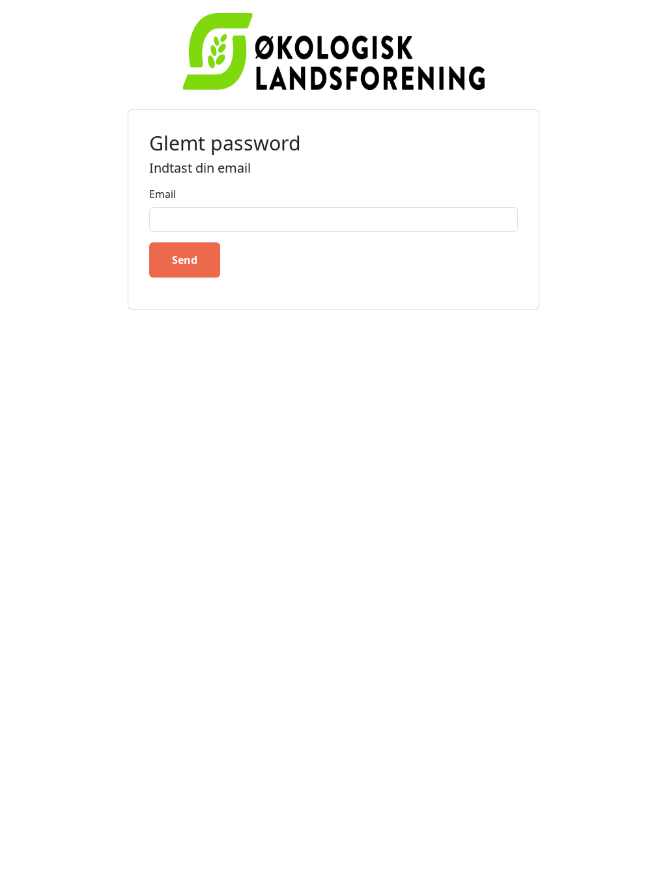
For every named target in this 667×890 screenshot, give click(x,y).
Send (184, 260)
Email (162, 194)
